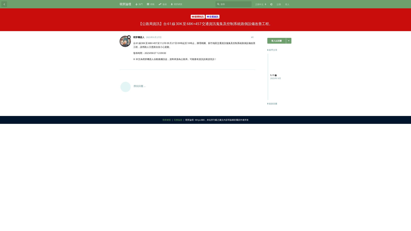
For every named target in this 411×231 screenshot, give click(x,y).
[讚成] (239, 65)
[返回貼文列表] (4, 4)
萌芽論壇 (125, 4)
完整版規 (178, 119)
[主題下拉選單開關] (288, 41)
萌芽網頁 (166, 119)
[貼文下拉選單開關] (252, 65)
